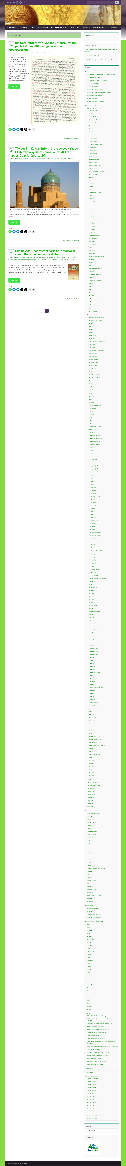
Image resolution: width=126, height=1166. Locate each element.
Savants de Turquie (92, 1106)
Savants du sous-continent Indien (96, 1115)
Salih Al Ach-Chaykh (92, 889)
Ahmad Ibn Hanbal (94, 159)
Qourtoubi (53, 158)
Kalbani (89, 856)
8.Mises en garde (90, 1072)
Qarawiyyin (90, 800)
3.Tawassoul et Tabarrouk (94, 914)
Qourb (89, 991)
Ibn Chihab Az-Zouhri (95, 220)
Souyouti (91, 748)
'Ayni (90, 326)
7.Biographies (89, 1068)
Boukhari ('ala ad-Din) (95, 405)
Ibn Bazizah (92, 517)
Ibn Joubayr (92, 554)
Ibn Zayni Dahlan (93, 575)
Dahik (88, 957)
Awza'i (91, 168)
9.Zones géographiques (91, 1076)
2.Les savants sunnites (91, 106)
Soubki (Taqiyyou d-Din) (95, 739)
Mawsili (91, 624)
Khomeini (89, 859)
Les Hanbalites (91, 794)
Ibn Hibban (92, 223)
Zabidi (90, 769)
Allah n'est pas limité (92, 86)
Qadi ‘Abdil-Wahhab (94, 672)
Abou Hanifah (93, 138)
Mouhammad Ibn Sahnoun (96, 256)
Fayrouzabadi (92, 429)
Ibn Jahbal (92, 545)
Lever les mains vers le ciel (94, 1035)
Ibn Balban (92, 508)
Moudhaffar (92, 633)
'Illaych (91, 332)
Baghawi (91, 372)
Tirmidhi (91, 296)
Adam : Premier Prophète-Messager (97, 1016)
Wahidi (91, 763)
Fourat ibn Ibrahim (92, 832)
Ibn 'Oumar (92, 214)
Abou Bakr (92, 132)
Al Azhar (89, 779)
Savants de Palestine (92, 1097)
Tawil (90, 757)
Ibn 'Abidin (92, 463)
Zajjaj (90, 308)
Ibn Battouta (92, 514)
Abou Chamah (93, 344)
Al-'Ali (88, 933)
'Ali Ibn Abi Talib (93, 117)
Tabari (91, 287)
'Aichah (91, 114)
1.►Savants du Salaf (92, 108)
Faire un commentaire (72, 138)
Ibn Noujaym (92, 563)
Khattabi (91, 599)
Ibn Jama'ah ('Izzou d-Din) (96, 551)
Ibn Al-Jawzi (92, 502)
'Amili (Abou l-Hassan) (93, 813)
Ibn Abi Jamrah (93, 490)
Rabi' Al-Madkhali (92, 880)
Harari (91, 454)
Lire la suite (14, 86)
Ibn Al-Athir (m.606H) (95, 496)
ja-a (52, 259)
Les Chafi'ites (56, 259)
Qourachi (91, 696)
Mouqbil (89, 871)
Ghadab (89, 966)
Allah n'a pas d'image (93, 83)
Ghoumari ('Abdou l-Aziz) (96, 435)
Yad (44, 53)
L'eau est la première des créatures (97, 1032)
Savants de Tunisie (92, 1103)
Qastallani (92, 681)
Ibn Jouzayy (92, 557)
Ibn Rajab (91, 566)
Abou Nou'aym (93, 356)
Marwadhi (92, 250)
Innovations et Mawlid (59, 27)
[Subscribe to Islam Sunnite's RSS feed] (8, 2)
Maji (62, 259)
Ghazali (91, 432)
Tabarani (91, 284)
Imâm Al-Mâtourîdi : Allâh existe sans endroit (97, 56)
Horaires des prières (100, 27)
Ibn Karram (90, 847)
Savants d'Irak (91, 1094)
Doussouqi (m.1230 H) (95, 426)
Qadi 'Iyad (92, 666)
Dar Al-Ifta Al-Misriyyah (93, 785)
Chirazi (91, 417)
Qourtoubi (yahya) (94, 703)
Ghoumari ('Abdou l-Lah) (95, 438)
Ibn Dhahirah (92, 523)
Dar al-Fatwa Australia (93, 782)
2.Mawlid (89, 911)
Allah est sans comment (93, 77)
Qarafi (91, 675)
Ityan (49, 259)
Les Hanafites (90, 791)
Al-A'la (89, 942)
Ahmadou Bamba (94, 363)
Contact (114, 27)
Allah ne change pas (92, 99)
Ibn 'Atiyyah (92, 487)
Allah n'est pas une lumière (94, 95)
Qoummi (89, 877)
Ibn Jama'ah (92, 548)
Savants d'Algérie (92, 1081)
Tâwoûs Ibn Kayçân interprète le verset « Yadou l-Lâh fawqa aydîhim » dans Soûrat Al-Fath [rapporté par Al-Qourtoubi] (43, 152)
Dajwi (90, 420)
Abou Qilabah (92, 147)
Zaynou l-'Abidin (93, 311)
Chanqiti (91, 414)
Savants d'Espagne (92, 1091)
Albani (89, 819)
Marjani (91, 621)
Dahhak (91, 186)
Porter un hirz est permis (94, 1049)
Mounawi (91, 636)
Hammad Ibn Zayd (94, 208)
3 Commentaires (74, 298)
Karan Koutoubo (93, 587)
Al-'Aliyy (89, 936)
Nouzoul (89, 985)
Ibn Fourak (92, 530)
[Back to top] (121, 1161)
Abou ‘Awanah (93, 153)
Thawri (91, 293)
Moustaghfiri (92, 639)
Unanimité (90, 804)
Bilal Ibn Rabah (93, 174)
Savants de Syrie (91, 1100)
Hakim (91, 448)
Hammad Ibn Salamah (95, 205)
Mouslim (91, 262)
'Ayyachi (89, 816)
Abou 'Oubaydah (93, 129)
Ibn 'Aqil (91, 481)
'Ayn (88, 924)
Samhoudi (91, 721)
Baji (90, 381)
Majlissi (89, 865)
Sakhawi (91, 715)
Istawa (45, 259)
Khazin (91, 602)
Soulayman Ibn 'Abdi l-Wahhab (97, 745)
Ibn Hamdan (92, 539)
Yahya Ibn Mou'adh (94, 299)
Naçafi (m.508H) (93, 648)
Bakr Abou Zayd (91, 822)
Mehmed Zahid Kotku (95, 630)
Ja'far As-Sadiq (93, 238)
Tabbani (91, 751)
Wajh (64, 259)
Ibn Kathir (39, 53)
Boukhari (91, 177)
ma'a (88, 979)
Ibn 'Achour (92, 475)
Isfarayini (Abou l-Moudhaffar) (97, 578)
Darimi (91, 189)
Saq (88, 997)
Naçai (90, 265)
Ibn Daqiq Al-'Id (93, 520)
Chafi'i (90, 180)
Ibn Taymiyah (90, 853)
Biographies (75, 27)
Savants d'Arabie (91, 1084)
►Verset (47, 53)
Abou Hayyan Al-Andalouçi (96, 350)
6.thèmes (87, 1013)
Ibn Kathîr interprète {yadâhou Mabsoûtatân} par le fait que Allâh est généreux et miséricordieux (42, 46)
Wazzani (91, 766)
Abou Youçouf (93, 150)
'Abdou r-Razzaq (93, 111)
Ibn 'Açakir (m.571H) (94, 466)
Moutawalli (92, 642)
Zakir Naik (90, 901)
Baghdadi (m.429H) (94, 375)
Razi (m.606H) (93, 706)
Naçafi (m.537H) (93, 651)
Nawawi (91, 657)
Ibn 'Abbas (92, 211)
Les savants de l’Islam (27, 27)
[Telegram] (20, 2)
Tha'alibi (91, 760)
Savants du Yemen (61, 158)
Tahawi (91, 290)
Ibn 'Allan (91, 478)
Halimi (91, 451)
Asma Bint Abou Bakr (95, 165)
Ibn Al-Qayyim (91, 841)
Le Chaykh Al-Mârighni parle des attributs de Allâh (99, 60)
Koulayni (89, 862)
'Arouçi (91, 323)
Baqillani (91, 384)
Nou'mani (89, 874)
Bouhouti (91, 402)
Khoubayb (91, 241)
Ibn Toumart (92, 572)
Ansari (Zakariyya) (94, 366)
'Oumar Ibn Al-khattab (95, 120)
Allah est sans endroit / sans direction (52, 257)
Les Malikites (46, 158)
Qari (90, 678)
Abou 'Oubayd (93, 126)
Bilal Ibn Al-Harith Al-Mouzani (97, 171)
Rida (88, 994)
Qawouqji (91, 684)
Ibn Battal (91, 511)
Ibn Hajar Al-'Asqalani (95, 533)
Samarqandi (92, 718)
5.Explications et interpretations (94, 921)
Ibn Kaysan (40, 158)
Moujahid (91, 259)
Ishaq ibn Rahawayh (94, 235)
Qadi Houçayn (93, 669)
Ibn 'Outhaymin (91, 838)
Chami (91, 411)
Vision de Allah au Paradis (94, 1058)
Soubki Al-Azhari (93, 742)
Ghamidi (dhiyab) (91, 835)
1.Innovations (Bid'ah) (93, 908)
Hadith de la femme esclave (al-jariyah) (98, 1029)
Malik (90, 247)
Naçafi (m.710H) (93, 654)
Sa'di (90, 712)
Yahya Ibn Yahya (93, 305)
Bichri (90, 399)
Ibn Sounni (92, 232)
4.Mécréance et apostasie (94, 917)
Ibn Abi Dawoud (93, 217)
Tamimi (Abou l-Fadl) (94, 754)
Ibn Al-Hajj (92, 499)
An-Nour (89, 954)
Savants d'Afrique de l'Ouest (94, 1078)
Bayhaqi (91, 396)
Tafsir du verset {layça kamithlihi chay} (97, 1055)
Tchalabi (89, 898)
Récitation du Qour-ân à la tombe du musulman (100, 1052)
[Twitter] (14, 2)
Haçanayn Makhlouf (94, 445)
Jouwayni (91, 584)
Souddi (91, 278)
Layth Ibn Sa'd (93, 244)
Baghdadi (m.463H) (94, 378)
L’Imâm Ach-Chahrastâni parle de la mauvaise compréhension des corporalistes (45, 252)
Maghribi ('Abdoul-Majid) (96, 611)
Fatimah (91, 199)
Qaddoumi (92, 663)
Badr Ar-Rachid (93, 369)
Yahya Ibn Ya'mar (94, 302)
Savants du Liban (91, 1109)
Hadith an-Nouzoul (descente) (95, 1026)
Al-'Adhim (89, 930)
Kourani (91, 608)
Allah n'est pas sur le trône (69, 257)
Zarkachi (91, 772)
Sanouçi (91, 727)
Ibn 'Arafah (92, 484)
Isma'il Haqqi (92, 581)
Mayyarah (92, 627)
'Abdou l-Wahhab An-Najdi (96, 317)
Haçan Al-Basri (93, 202)
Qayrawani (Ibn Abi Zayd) (96, 687)
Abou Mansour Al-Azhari (95, 144)
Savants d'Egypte (91, 1088)
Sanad (90, 724)
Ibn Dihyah (92, 526)
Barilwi (91, 387)
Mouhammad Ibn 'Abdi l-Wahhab (96, 868)
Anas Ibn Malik (93, 162)
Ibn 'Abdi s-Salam (93, 460)
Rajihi (88, 883)
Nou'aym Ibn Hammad (95, 268)
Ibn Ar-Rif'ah (92, 505)
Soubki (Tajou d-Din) (94, 736)
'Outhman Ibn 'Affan (94, 123)
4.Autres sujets (89, 906)
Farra (90, 196)
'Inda (88, 927)
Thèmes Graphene (23, 1163)
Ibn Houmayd (92, 542)
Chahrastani (34, 259)
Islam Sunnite (12, 27)
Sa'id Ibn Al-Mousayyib (95, 274)
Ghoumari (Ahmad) (94, 441)
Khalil (90, 596)
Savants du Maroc (92, 1112)
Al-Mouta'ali (90, 951)
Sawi (90, 733)
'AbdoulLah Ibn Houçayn (95, 320)
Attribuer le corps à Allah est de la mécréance (99, 1023)
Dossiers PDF (43, 27)
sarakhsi (91, 730)
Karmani (91, 590)
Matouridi (92, 253)
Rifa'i (90, 709)
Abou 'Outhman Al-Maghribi (97, 341)
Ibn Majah (92, 229)
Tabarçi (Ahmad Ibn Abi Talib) (95, 895)
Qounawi (91, 693)
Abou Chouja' (92, 347)
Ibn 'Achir (91, 472)
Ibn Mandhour (93, 560)
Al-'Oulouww (90, 939)
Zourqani (91, 775)
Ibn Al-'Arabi (92, 493)
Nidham (91, 660)
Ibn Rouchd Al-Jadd (94, 569)
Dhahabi (89, 825)
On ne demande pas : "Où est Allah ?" (97, 1038)
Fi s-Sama (89, 963)
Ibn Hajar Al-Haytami (95, 536)
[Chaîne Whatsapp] (24, 2)
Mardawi (91, 615)
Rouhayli (89, 886)
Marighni (91, 618)
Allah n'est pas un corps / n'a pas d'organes (26, 53)
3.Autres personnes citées (92, 811)
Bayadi (91, 390)
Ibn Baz (89, 844)
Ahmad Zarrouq (93, 359)
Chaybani (91, 183)
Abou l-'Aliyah (93, 141)
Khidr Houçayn (93, 605)
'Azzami (91, 329)
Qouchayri (92, 690)
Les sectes (86, 27)
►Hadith (71, 259)
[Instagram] (17, 2)
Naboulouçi (92, 645)
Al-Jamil (89, 948)
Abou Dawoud (93, 135)
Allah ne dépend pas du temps (95, 102)
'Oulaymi (91, 338)
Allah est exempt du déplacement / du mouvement (28, 257)
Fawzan (89, 828)
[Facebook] (10, 2)
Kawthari (91, 593)
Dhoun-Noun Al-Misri (95, 193)
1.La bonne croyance (91, 72)
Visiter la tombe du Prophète (95, 1064)
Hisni (90, 457)
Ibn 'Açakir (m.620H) (94, 469)
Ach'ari (91, 156)
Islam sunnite (89, 35)
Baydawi (91, 393)
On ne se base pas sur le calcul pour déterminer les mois (102, 1046)
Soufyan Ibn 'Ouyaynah (95, 281)
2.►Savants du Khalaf (93, 315)
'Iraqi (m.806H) (93, 335)
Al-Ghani (89, 945)
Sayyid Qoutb (90, 892)
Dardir (91, 423)
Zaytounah (90, 807)
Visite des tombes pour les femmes (96, 1061)
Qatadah (91, 271)
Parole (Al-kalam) (92, 988)
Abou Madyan (93, 353)
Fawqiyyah (40, 259)
